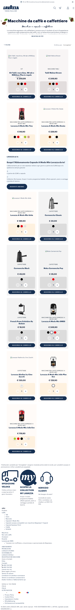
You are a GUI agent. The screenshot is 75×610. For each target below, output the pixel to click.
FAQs (3, 561)
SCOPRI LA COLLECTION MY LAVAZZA (27, 490)
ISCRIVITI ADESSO (17, 186)
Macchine (5, 533)
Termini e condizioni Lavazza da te (13, 577)
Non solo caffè (6, 535)
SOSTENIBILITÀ (7, 553)
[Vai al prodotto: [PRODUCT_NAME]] (21, 66)
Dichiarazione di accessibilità (14, 603)
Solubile (8, 529)
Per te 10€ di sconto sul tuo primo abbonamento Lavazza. (39, 2)
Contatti (4, 563)
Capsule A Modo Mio (12, 521)
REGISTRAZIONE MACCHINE (11, 557)
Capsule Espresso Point (13, 525)
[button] (72, 2)
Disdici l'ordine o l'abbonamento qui (14, 579)
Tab (7, 514)
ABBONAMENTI (7, 546)
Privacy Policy (9, 595)
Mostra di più (37, 36)
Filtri (7, 45)
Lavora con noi (7, 569)
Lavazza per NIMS (7, 541)
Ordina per (58, 45)
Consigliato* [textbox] (67, 45)
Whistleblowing (10, 601)
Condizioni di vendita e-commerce (13, 575)
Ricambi (4, 539)
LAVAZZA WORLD (7, 555)
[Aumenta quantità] (26, 90)
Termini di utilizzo (7, 573)
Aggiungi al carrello (21, 96)
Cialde (8, 527)
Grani (7, 517)
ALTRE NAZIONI (7, 590)
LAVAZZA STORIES (8, 551)
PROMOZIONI (6, 549)
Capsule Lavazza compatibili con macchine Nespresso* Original (27, 523)
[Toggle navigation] (72, 8)
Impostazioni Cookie (11, 599)
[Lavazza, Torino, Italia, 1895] (10, 8)
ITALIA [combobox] (4, 586)
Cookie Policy (9, 597)
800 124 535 (8, 567)
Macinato (9, 519)
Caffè (3, 512)
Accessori (5, 537)
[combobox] (67, 45)
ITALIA (4, 588)
